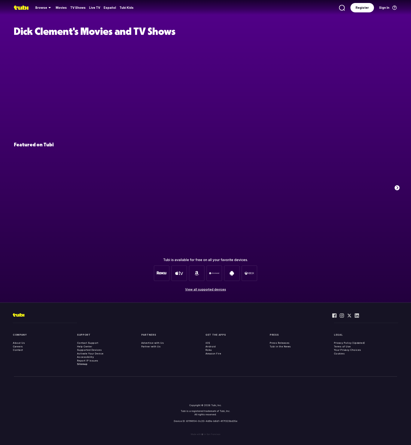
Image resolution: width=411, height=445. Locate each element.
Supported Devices (89, 349)
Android (211, 346)
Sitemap (82, 364)
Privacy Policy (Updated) (349, 342)
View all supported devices (205, 289)
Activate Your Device (90, 353)
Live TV (94, 7)
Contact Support (87, 342)
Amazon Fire (213, 353)
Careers (18, 346)
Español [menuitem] (110, 7)
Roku (209, 349)
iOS (208, 342)
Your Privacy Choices (347, 349)
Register (362, 7)
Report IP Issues (87, 360)
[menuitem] (44, 7)
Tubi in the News (280, 346)
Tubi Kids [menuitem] (126, 7)
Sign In (384, 7)
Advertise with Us (152, 342)
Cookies (339, 353)
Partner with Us (151, 346)
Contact (18, 349)
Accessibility (85, 356)
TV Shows (78, 7)
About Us (19, 342)
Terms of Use (342, 346)
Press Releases (280, 342)
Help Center (84, 346)
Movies (61, 7)
